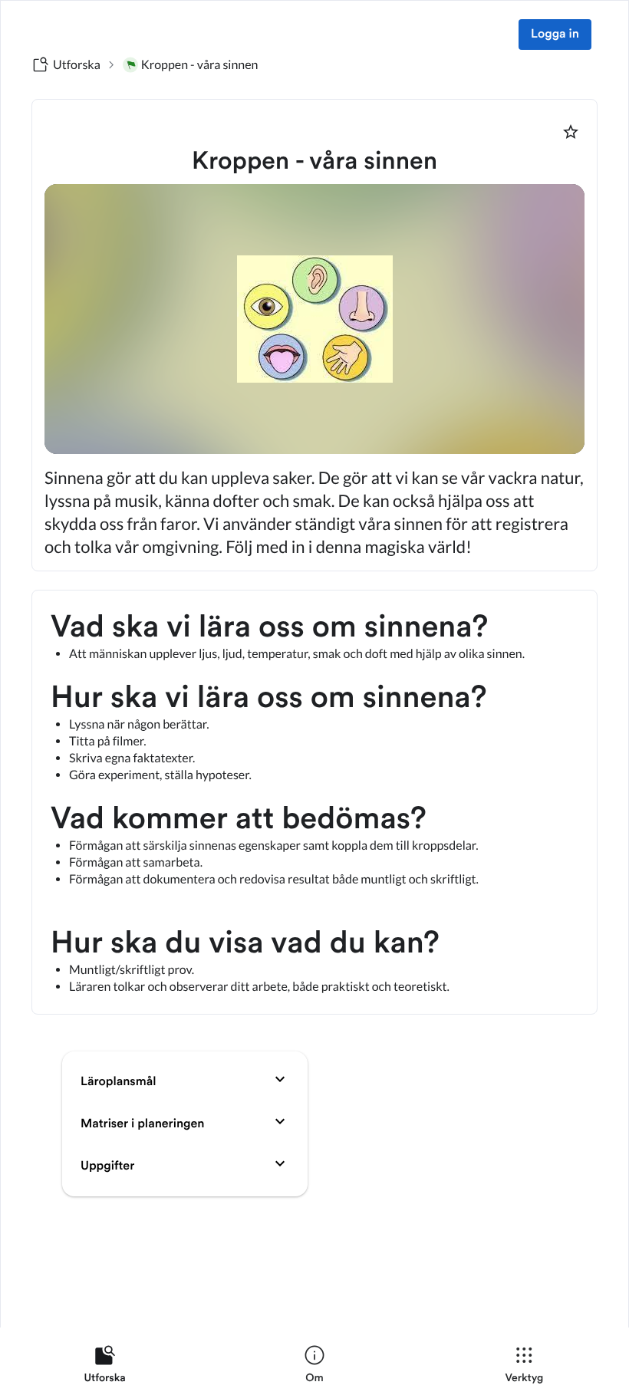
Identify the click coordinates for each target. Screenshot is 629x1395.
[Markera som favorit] (571, 132)
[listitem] (104, 1367)
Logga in (555, 34)
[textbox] (314, 802)
